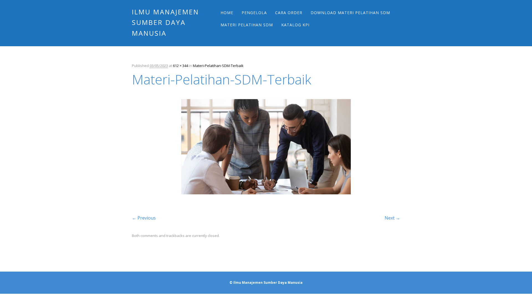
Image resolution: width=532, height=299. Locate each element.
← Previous (144, 218)
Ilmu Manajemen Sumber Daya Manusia (165, 22)
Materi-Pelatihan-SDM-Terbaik (218, 65)
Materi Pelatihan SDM (247, 24)
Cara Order (288, 12)
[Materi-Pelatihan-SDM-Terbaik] (266, 199)
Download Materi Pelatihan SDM (350, 12)
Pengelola (254, 12)
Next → (392, 218)
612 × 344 (180, 65)
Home (227, 12)
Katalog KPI (295, 24)
